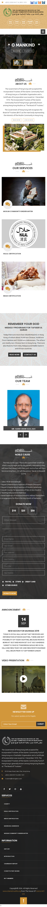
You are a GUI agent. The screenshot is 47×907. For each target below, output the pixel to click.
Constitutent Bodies (11, 871)
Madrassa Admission (11, 826)
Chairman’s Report (11, 864)
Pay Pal (8, 582)
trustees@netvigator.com (13, 778)
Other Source (11, 585)
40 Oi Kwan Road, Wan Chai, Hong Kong (17, 771)
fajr (10, 21)
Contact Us (28, 51)
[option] (23, 410)
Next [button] (26, 435)
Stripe (18, 582)
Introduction (9, 856)
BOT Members (8, 878)
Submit (40, 724)
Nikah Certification (12, 296)
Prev (3, 52)
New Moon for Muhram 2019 (23, 630)
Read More (16, 51)
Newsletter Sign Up (23, 711)
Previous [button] (20, 435)
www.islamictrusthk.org (12, 891)
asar (23, 21)
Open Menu (43, 31)
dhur (17, 21)
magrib (30, 21)
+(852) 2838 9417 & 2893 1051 (15, 2)
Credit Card (30, 582)
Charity (7, 804)
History (7, 849)
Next (44, 52)
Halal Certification (12, 254)
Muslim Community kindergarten (18, 211)
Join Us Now (28, 120)
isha (36, 21)
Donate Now (10, 593)
